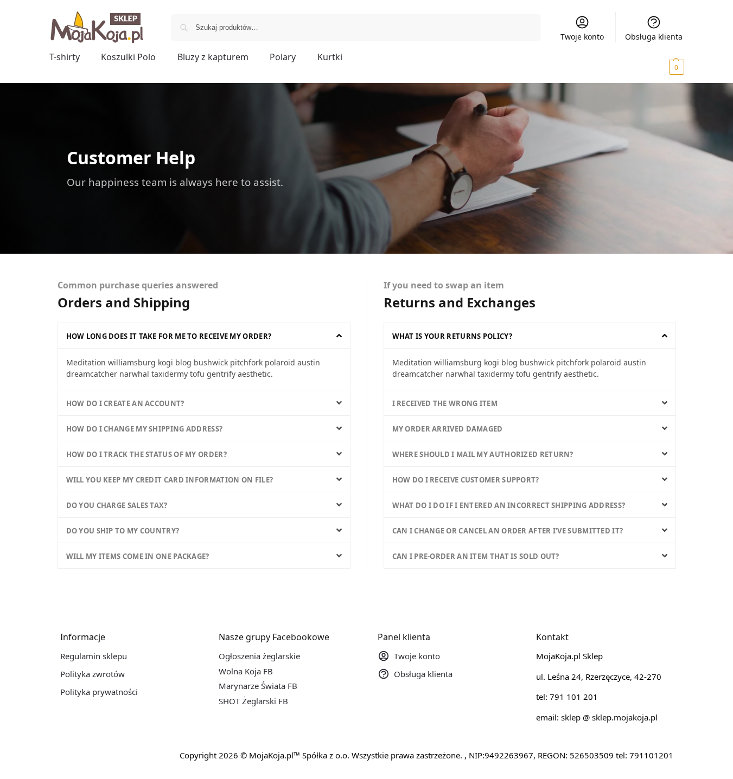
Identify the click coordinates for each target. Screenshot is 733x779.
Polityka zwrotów (92, 673)
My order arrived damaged (447, 429)
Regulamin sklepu (93, 656)
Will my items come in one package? (137, 556)
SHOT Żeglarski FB (253, 701)
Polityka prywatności (99, 691)
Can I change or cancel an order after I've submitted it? (507, 531)
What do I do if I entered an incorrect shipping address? (509, 505)
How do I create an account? (125, 403)
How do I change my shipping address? (144, 429)
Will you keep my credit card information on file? (169, 480)
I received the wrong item (445, 403)
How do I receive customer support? (465, 480)
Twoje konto (582, 36)
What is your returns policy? (452, 336)
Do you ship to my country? (123, 531)
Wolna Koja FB (246, 671)
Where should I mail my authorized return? (482, 454)
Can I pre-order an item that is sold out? (475, 556)
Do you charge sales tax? (117, 505)
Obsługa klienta (654, 36)
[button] (661, 66)
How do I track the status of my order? (146, 454)
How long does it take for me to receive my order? (169, 336)
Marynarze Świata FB (258, 685)
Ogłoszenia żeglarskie (259, 656)
